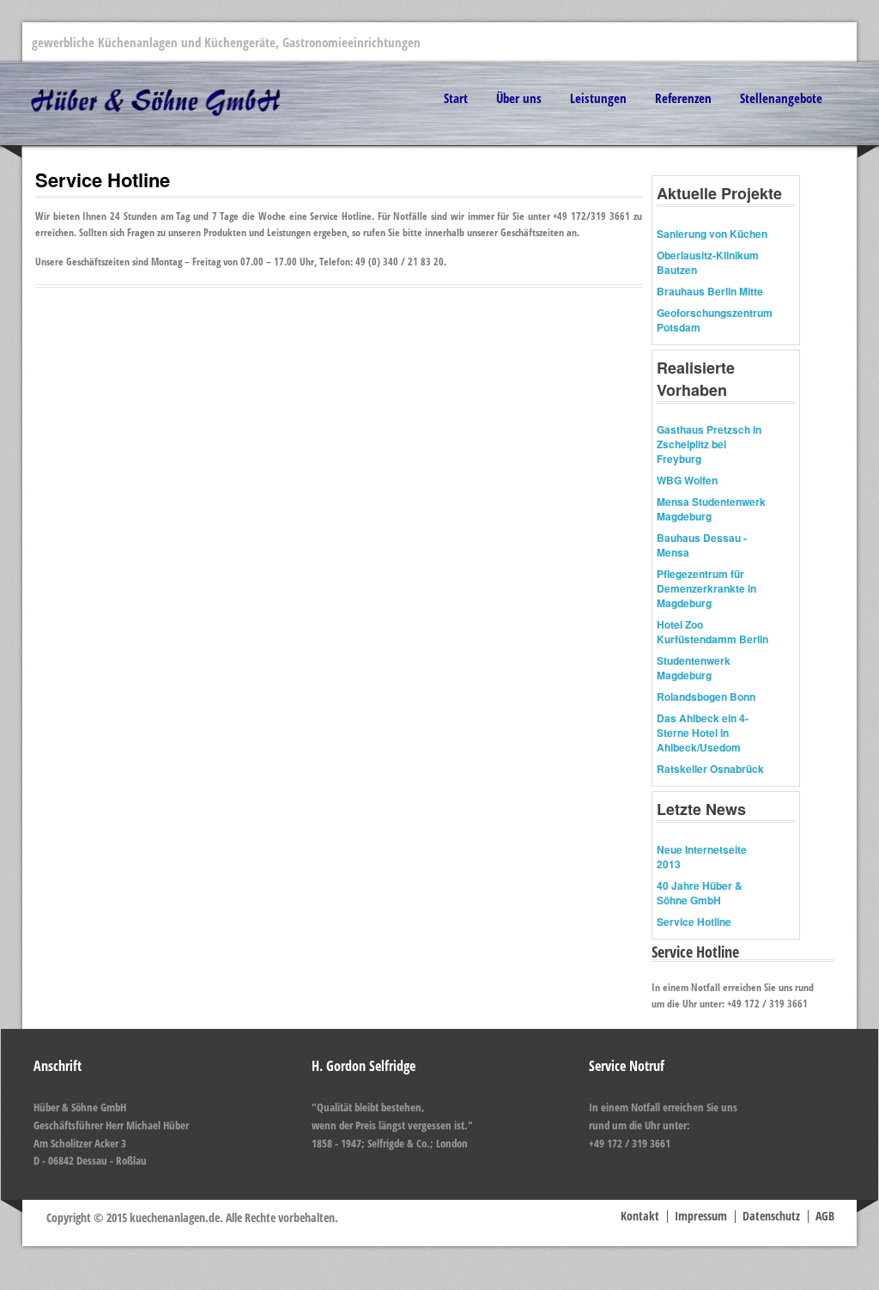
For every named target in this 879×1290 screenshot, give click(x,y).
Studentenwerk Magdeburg (693, 668)
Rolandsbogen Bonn (706, 696)
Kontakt (640, 1216)
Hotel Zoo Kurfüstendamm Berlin (712, 632)
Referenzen (683, 97)
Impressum (701, 1216)
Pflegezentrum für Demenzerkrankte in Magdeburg (706, 588)
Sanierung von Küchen (712, 233)
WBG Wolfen (687, 480)
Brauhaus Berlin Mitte (710, 291)
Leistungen (598, 97)
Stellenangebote (781, 97)
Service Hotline (694, 921)
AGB (824, 1216)
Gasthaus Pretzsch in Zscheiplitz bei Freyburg (709, 444)
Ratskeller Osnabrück (710, 768)
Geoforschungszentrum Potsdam (715, 320)
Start (456, 97)
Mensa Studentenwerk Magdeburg (711, 509)
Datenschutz (771, 1216)
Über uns (519, 97)
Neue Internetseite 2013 (702, 857)
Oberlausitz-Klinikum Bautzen (708, 262)
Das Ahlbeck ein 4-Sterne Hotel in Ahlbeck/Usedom (703, 732)
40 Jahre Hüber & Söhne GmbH (700, 893)
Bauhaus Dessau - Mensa (702, 545)
